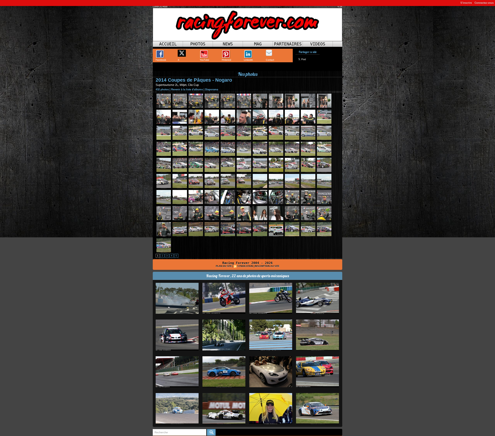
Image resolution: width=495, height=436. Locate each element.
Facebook (161, 60)
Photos (197, 44)
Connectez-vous (484, 2)
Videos (317, 44)
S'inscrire (466, 2)
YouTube (204, 60)
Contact (270, 60)
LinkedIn (248, 60)
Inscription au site (267, 266)
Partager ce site (308, 52)
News (228, 44)
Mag (258, 44)
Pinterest (226, 60)
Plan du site (224, 266)
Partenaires (288, 44)
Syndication (245, 266)
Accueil (168, 44)
